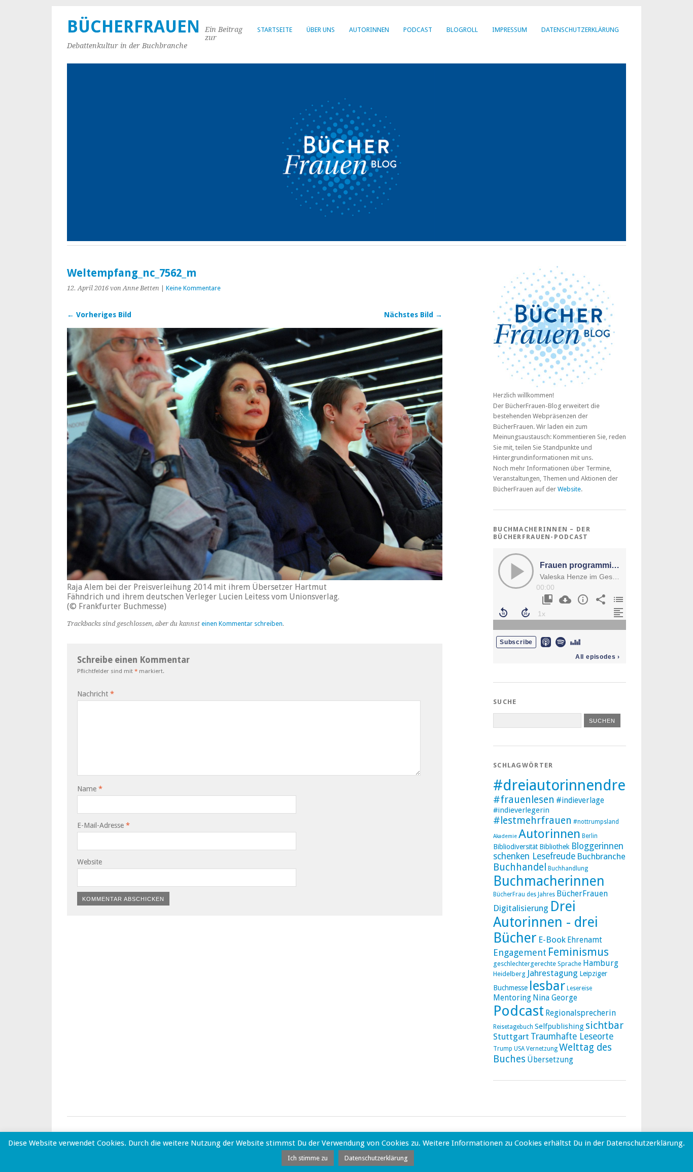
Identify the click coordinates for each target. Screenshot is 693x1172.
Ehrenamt (584, 940)
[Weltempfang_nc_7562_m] (254, 577)
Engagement (519, 952)
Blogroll (462, 30)
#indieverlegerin (521, 810)
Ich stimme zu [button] (308, 1158)
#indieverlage (580, 800)
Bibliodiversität (515, 847)
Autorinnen (369, 30)
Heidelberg (509, 974)
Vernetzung (542, 1048)
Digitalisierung (520, 908)
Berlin (590, 836)
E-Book (552, 939)
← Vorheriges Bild (99, 315)
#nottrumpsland (596, 821)
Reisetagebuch (513, 1026)
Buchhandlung (568, 868)
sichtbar (604, 1025)
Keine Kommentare (193, 288)
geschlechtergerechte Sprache (537, 963)
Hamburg (600, 963)
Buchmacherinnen (549, 881)
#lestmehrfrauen (532, 820)
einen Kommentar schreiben (242, 623)
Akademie (505, 836)
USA (519, 1048)
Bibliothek (554, 847)
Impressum (509, 30)
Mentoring (512, 997)
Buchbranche (601, 856)
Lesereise (579, 988)
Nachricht (95, 694)
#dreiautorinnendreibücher (584, 785)
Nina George (555, 997)
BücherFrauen (133, 27)
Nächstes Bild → (413, 315)
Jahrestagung (552, 973)
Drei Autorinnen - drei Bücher (545, 922)
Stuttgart (511, 1036)
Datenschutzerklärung (580, 30)
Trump (502, 1048)
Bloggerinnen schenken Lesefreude (558, 851)
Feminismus (578, 952)
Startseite (274, 30)
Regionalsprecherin (580, 1013)
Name (89, 789)
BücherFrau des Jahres (524, 894)
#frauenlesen (524, 800)
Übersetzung (550, 1059)
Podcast (417, 30)
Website (89, 862)
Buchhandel (519, 867)
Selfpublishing (559, 1026)
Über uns (320, 30)
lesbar (547, 985)
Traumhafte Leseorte (572, 1036)
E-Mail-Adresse (103, 825)
